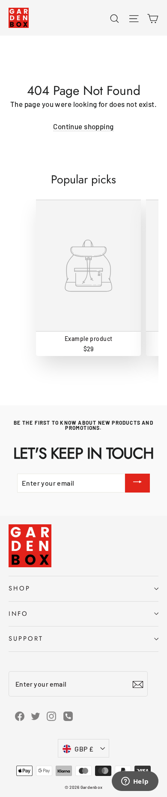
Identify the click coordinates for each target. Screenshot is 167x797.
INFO (18, 613)
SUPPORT (26, 638)
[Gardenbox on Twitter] (35, 715)
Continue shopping (83, 126)
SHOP (19, 588)
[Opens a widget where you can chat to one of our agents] (134, 782)
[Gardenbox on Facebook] (19, 715)
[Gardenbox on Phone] (68, 715)
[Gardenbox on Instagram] (51, 715)
